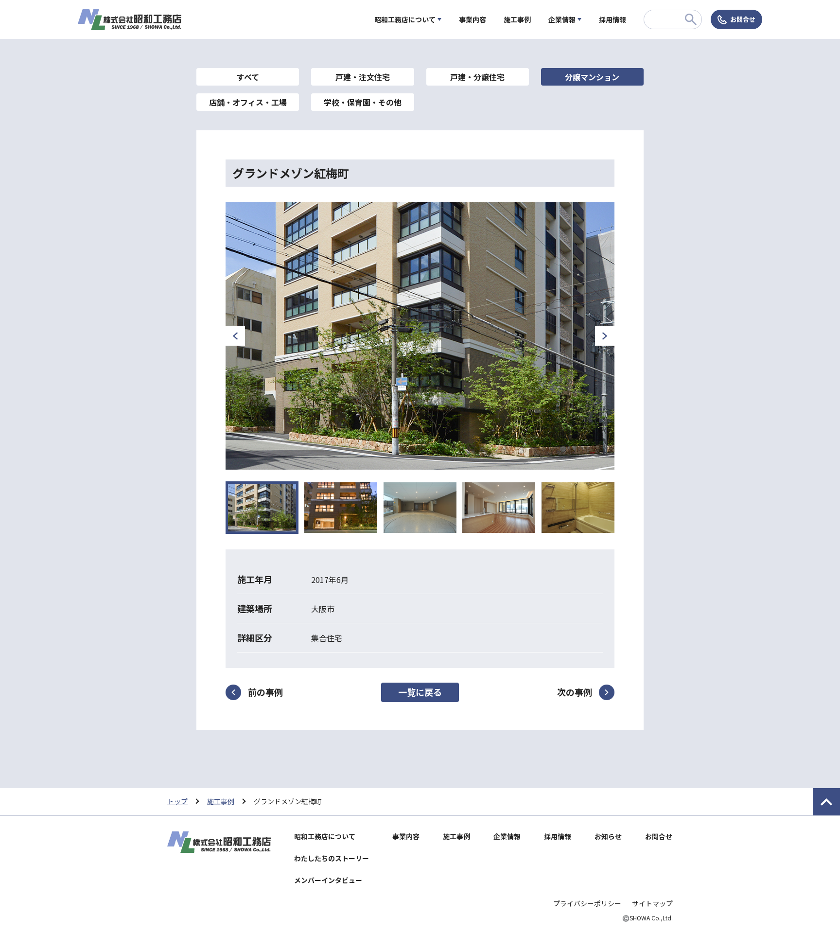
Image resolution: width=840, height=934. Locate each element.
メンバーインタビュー (328, 880)
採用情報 (612, 19)
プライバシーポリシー (587, 903)
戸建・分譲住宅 (477, 77)
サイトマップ (652, 903)
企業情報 (562, 19)
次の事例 (574, 692)
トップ (177, 801)
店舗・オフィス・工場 (248, 102)
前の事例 (265, 692)
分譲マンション (592, 77)
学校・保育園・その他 (363, 102)
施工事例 (517, 19)
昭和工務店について (405, 19)
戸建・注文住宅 (362, 77)
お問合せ (742, 19)
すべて (248, 77)
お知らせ (608, 836)
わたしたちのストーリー (331, 858)
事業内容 (472, 19)
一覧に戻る (420, 692)
